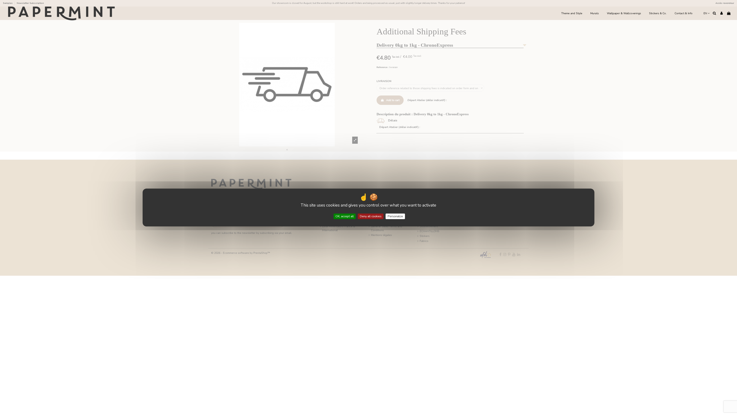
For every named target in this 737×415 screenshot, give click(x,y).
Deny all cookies (371, 216)
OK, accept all (344, 216)
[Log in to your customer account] (721, 14)
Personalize (395, 216)
